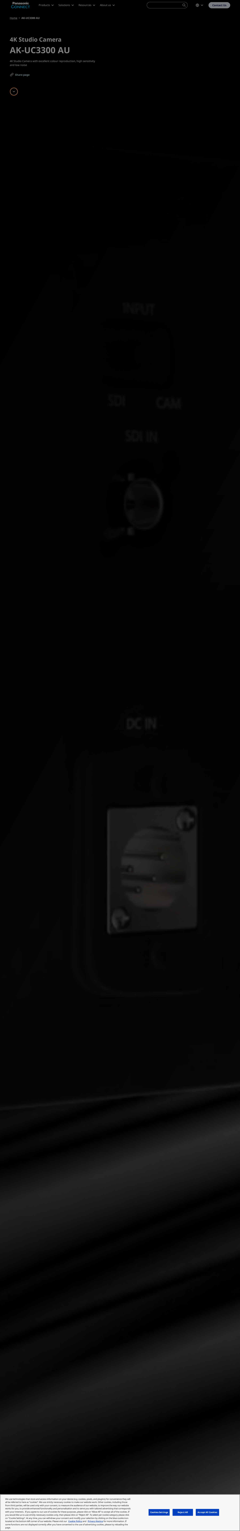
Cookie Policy (75, 1521)
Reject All (183, 1512)
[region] (120, 1512)
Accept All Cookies (207, 1512)
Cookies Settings (159, 1512)
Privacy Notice (95, 1521)
